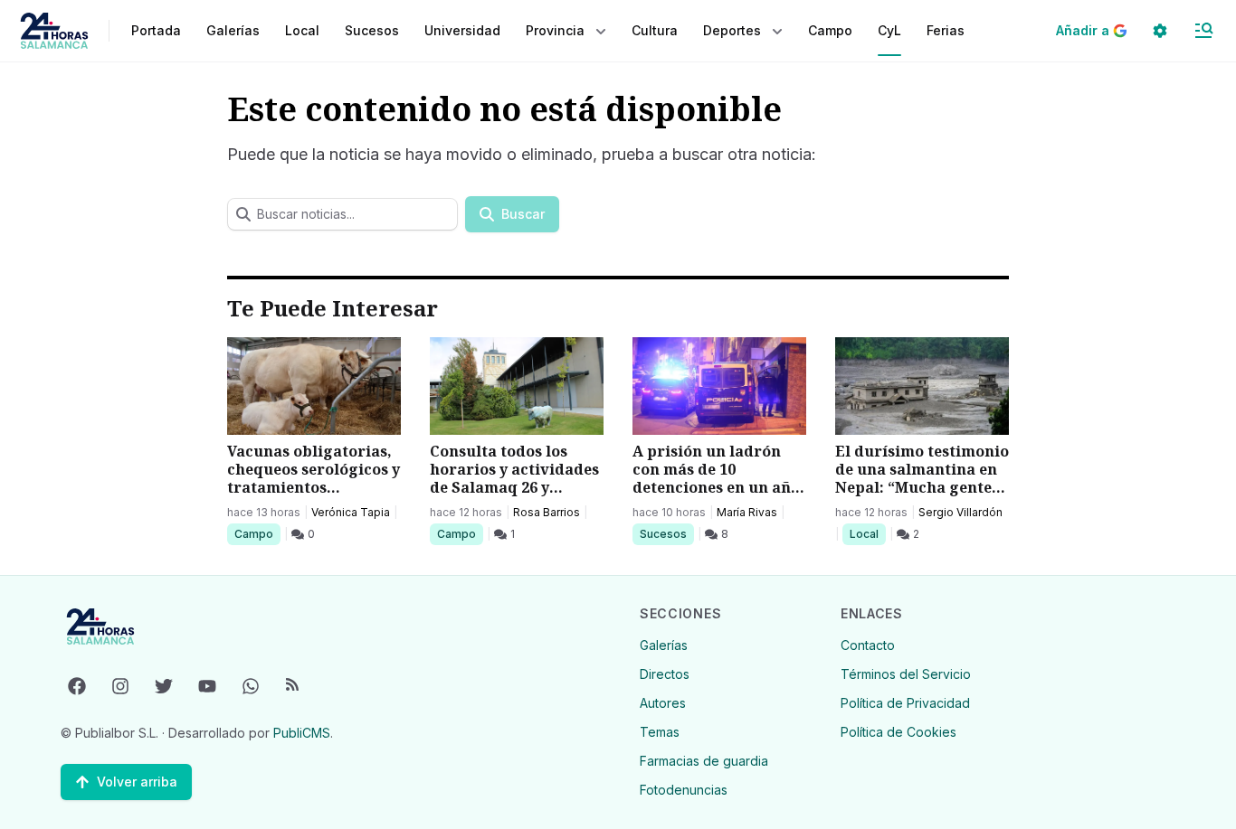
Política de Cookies (898, 732)
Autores (663, 703)
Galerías (233, 30)
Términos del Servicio (906, 674)
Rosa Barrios (546, 512)
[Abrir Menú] (1203, 31)
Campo (256, 533)
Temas (660, 732)
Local (867, 533)
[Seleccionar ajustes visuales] (1160, 30)
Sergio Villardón (960, 512)
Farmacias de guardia (704, 760)
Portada (156, 30)
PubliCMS (301, 732)
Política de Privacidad (905, 703)
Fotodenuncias (683, 789)
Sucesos (666, 533)
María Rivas (747, 512)
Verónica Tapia (350, 512)
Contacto (868, 645)
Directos (664, 674)
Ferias (946, 30)
